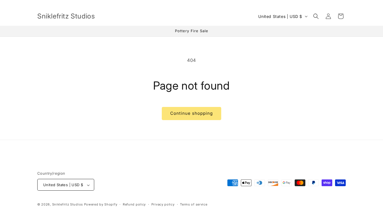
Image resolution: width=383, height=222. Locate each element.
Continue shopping (191, 113)
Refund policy (134, 204)
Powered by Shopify (100, 205)
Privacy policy (163, 204)
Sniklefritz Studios (67, 205)
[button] (316, 16)
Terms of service (193, 204)
